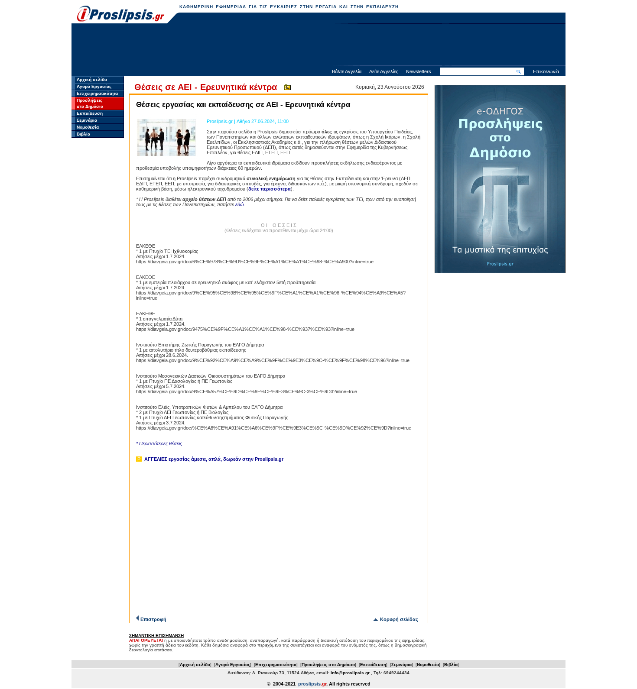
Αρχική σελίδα (92, 79)
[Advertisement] (318, 45)
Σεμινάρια (87, 120)
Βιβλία (83, 134)
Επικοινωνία (546, 71)
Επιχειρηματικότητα (97, 93)
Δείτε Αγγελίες (383, 71)
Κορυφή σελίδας (399, 619)
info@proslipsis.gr (350, 672)
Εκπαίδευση (90, 113)
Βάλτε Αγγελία (346, 71)
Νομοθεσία (88, 127)
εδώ (239, 204)
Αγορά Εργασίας (94, 86)
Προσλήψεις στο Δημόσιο (328, 664)
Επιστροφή (153, 619)
